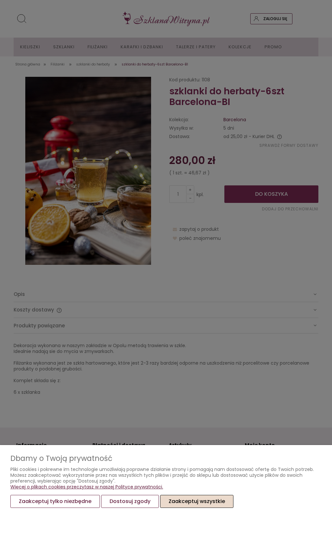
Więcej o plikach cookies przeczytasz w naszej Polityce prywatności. (86, 487)
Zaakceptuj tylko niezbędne (55, 501)
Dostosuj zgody (130, 501)
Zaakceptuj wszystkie (197, 501)
